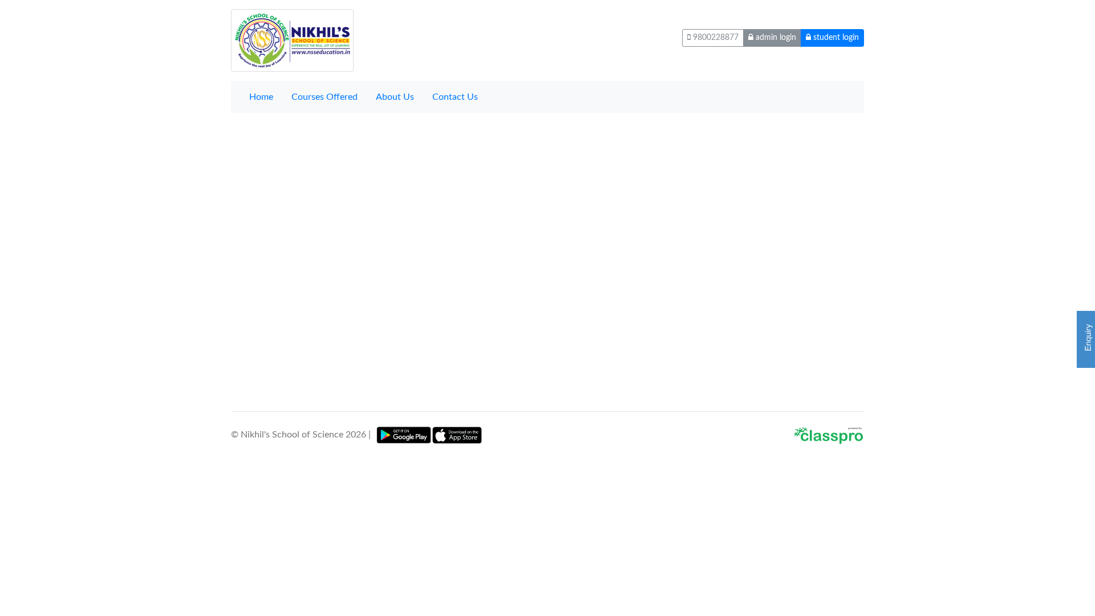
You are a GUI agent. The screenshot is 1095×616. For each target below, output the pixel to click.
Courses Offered (324, 97)
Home (261, 97)
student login (835, 38)
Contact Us (455, 97)
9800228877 (715, 38)
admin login (774, 38)
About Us (395, 97)
